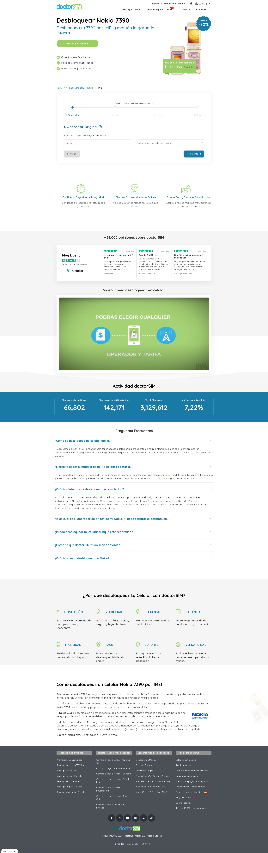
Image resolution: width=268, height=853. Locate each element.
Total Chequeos (154, 400)
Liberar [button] (184, 9)
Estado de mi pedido (186, 760)
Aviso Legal (133, 844)
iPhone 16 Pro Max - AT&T (151, 786)
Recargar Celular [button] (132, 9)
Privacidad (119, 844)
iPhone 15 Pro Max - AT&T (151, 792)
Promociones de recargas (69, 760)
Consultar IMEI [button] (200, 9)
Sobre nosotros (184, 803)
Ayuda (155, 3)
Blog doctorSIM (183, 797)
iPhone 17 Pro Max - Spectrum (153, 781)
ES (200, 4)
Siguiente (193, 154)
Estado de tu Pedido (174, 3)
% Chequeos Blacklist (194, 400)
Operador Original (145, 770)
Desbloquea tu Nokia (77, 43)
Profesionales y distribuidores (190, 786)
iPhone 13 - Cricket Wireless (152, 776)
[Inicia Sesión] (191, 4)
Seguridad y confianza (187, 776)
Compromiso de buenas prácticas (192, 770)
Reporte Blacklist (144, 765)
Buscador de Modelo (146, 760)
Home (60, 87)
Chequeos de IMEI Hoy (74, 400)
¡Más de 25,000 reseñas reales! (191, 808)
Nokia (90, 87)
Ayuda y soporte (184, 765)
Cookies (146, 843)
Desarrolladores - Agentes (191, 792)
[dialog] (9, 851)
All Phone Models (75, 87)
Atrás (73, 154)
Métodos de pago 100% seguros (192, 781)
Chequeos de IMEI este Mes (114, 400)
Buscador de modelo (158, 478)
